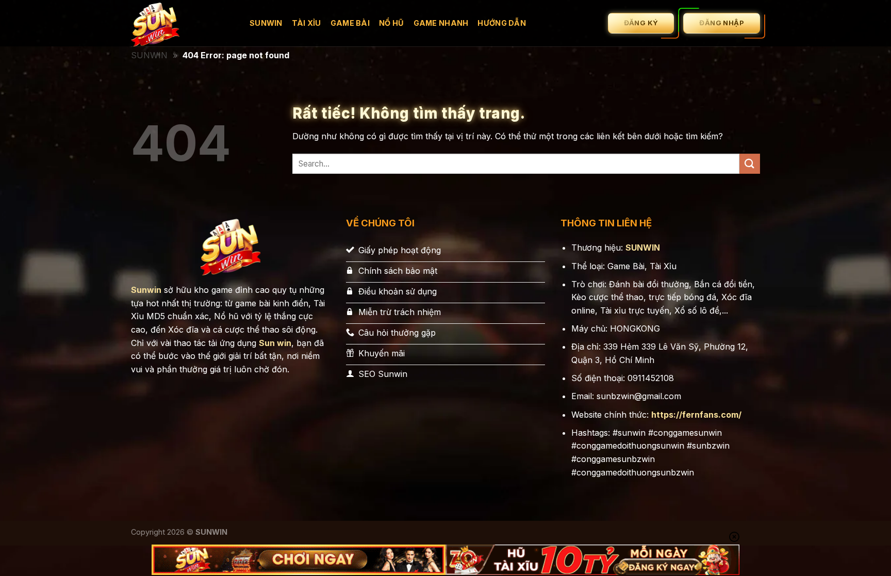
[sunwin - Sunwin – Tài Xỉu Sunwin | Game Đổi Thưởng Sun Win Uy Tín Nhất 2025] (182, 23)
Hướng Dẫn (501, 23)
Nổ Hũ (391, 23)
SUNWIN (149, 55)
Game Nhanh (441, 23)
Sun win (275, 343)
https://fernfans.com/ (696, 414)
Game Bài (350, 23)
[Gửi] (749, 164)
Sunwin (266, 23)
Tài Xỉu (306, 23)
